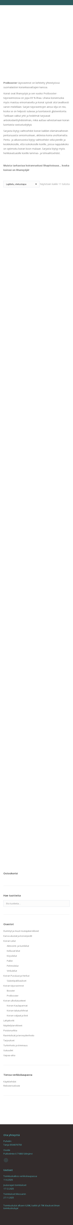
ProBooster (13, 995)
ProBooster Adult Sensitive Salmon (36, 419)
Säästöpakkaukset (16, 980)
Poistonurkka (10, 1030)
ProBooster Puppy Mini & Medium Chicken (36, 724)
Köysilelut (12, 955)
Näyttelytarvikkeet (12, 1025)
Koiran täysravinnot (13, 985)
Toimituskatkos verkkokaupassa (20, 1176)
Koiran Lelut (9, 940)
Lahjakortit (8, 1020)
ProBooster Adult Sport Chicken (36, 481)
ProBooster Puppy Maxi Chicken (36, 661)
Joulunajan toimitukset (14, 1185)
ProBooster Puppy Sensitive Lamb (37, 782)
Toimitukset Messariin (14, 1194)
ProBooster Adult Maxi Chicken (36, 235)
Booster (11, 990)
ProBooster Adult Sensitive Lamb (36, 356)
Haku (66, 903)
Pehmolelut (13, 965)
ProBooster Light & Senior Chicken (36, 603)
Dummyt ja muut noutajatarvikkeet (21, 930)
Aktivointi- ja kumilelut (18, 945)
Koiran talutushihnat (17, 1010)
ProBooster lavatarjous (36, 540)
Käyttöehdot (9, 1081)
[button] (65, 836)
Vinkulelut (12, 970)
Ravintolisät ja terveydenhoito (18, 1035)
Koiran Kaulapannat (17, 1005)
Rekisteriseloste (11, 1085)
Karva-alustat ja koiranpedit (17, 935)
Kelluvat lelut (13, 950)
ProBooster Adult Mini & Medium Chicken (36, 298)
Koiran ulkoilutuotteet (14, 1000)
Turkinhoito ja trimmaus (15, 1045)
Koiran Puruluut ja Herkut (16, 975)
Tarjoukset (8, 1040)
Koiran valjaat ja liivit (17, 1015)
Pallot (10, 960)
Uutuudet (8, 1050)
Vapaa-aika (9, 1055)
